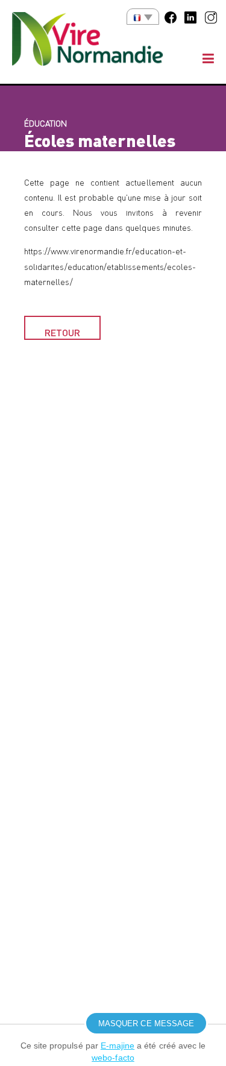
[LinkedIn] (190, 16)
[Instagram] (211, 16)
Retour (62, 332)
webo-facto (113, 1057)
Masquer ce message (146, 1023)
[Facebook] (171, 16)
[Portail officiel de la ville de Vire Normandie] (96, 42)
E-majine (117, 1045)
